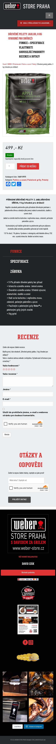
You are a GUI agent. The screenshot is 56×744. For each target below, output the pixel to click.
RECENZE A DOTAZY (29, 56)
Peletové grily (34, 180)
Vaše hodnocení (11, 366)
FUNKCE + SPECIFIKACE (31, 43)
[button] (28, 573)
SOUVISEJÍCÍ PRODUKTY (32, 52)
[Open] (15, 684)
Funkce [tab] (16, 251)
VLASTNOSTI (26, 47)
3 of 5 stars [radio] (9, 369)
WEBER (10, 64)
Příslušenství (17, 64)
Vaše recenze (10, 374)
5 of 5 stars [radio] (14, 369)
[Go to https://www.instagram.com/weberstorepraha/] (30, 643)
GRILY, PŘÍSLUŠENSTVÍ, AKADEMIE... (36, 23)
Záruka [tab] (16, 271)
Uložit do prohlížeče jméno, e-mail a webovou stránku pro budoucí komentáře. (25, 414)
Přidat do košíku (28, 166)
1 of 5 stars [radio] (4, 369)
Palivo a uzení (26, 64)
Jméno (7, 389)
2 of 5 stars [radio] (6, 369)
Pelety (34, 64)
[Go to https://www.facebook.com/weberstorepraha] (25, 643)
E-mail (6, 399)
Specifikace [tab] (19, 261)
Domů (4, 64)
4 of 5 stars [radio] (11, 369)
